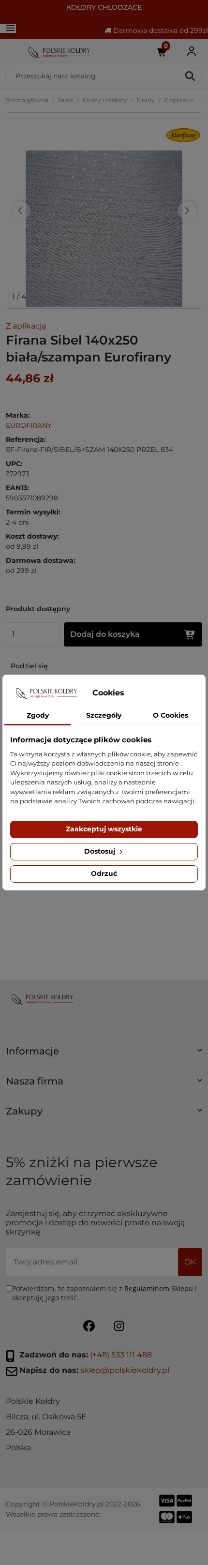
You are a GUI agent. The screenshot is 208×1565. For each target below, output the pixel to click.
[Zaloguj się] (191, 51)
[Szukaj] (190, 76)
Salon (66, 100)
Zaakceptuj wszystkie (104, 829)
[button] (104, 1055)
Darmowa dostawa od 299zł (159, 30)
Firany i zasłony (105, 100)
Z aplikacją (179, 100)
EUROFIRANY (29, 425)
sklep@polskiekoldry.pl (124, 1370)
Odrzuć (104, 873)
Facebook (89, 1326)
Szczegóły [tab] (103, 715)
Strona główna (27, 100)
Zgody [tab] (38, 715)
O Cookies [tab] (170, 715)
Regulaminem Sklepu (158, 1288)
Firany (145, 100)
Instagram (119, 1326)
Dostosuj (100, 851)
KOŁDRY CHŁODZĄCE (104, 7)
